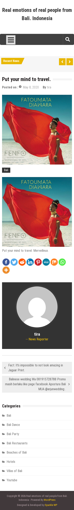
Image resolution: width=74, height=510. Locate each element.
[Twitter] (14, 262)
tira (49, 87)
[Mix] (54, 262)
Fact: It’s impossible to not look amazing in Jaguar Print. (35, 367)
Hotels (11, 462)
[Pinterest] (38, 262)
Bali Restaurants (17, 443)
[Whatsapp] (62, 262)
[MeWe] (46, 262)
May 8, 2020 (31, 87)
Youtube (12, 480)
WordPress (50, 499)
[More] (6, 270)
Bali (6, 170)
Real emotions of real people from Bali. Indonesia (37, 14)
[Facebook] (6, 262)
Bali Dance (13, 425)
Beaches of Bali (17, 452)
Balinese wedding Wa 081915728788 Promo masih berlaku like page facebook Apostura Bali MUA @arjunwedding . (35, 384)
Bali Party (13, 434)
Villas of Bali (14, 471)
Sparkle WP (51, 505)
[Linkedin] (30, 262)
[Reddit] (22, 262)
